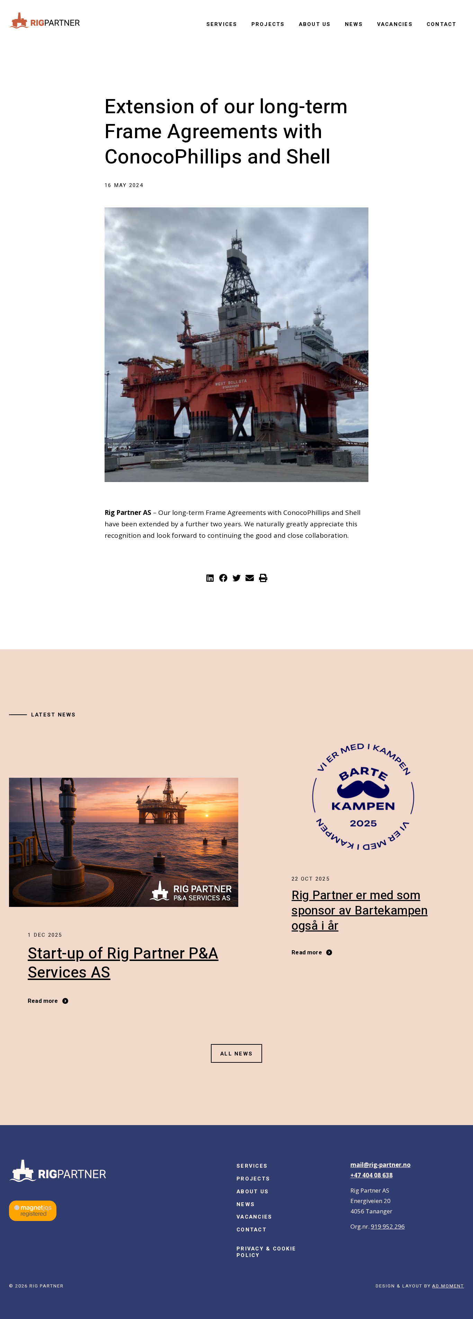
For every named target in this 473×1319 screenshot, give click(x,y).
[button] (209, 578)
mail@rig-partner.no (380, 1165)
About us (315, 24)
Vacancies (395, 24)
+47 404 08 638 (371, 1175)
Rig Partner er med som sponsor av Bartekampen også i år (360, 910)
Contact (442, 24)
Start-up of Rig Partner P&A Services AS (123, 963)
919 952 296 (388, 1226)
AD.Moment (448, 1286)
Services (222, 24)
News (354, 24)
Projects (268, 24)
